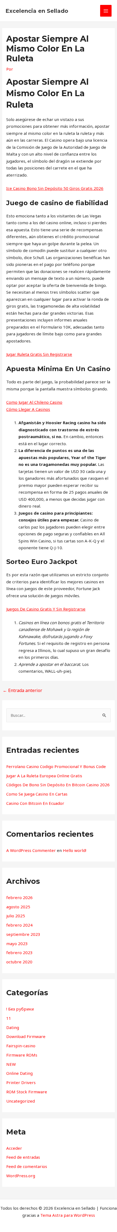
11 (8, 1018)
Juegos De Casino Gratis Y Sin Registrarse (45, 609)
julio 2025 (15, 915)
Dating (12, 1027)
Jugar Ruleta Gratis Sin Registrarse (39, 354)
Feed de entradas (23, 1157)
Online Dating (19, 1073)
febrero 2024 (19, 925)
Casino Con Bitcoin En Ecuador (35, 803)
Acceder (14, 1148)
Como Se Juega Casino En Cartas (36, 794)
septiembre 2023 (23, 934)
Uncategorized (20, 1101)
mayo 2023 (17, 943)
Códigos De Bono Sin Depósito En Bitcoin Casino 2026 (58, 784)
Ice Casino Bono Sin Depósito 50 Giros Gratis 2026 (54, 188)
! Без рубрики (20, 1009)
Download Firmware (25, 1036)
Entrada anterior (22, 690)
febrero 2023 (19, 952)
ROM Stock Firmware (26, 1091)
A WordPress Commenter (31, 850)
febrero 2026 (19, 897)
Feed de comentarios (26, 1166)
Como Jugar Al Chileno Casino (34, 402)
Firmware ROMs (21, 1055)
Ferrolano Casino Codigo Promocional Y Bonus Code (56, 766)
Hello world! (74, 850)
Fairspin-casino (20, 1045)
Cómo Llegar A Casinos (28, 409)
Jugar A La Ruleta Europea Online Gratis (44, 775)
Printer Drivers (21, 1082)
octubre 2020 (19, 961)
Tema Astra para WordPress (67, 1215)
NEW (11, 1064)
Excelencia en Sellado (36, 11)
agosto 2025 (18, 906)
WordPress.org (20, 1175)
